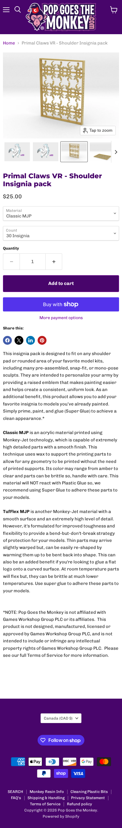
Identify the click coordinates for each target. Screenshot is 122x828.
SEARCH (15, 791)
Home (9, 43)
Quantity (11, 248)
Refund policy (79, 804)
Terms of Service (45, 804)
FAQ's (16, 798)
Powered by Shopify (61, 816)
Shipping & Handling (46, 798)
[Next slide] (116, 152)
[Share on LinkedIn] (30, 340)
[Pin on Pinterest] (42, 340)
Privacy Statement (88, 798)
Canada (58, 718)
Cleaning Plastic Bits (89, 791)
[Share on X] (19, 340)
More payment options (61, 318)
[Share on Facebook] (7, 340)
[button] (17, 152)
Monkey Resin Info (47, 791)
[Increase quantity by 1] (54, 261)
